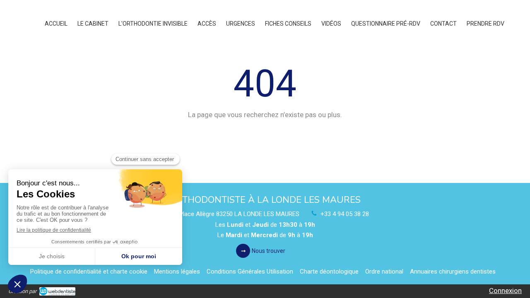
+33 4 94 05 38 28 (344, 214)
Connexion (505, 290)
